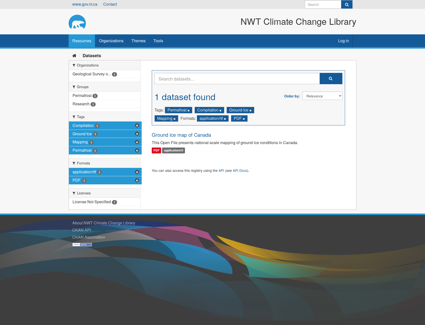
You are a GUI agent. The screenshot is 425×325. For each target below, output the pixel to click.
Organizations (111, 40)
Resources (81, 40)
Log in (343, 40)
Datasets (92, 55)
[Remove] (188, 110)
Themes (138, 40)
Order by (291, 96)
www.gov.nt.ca (84, 4)
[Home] (74, 55)
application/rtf (173, 150)
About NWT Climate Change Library (103, 223)
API (221, 170)
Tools (158, 40)
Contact (110, 4)
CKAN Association (88, 237)
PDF (156, 150)
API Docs (240, 170)
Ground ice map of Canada (181, 134)
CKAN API (81, 230)
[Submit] (346, 4)
